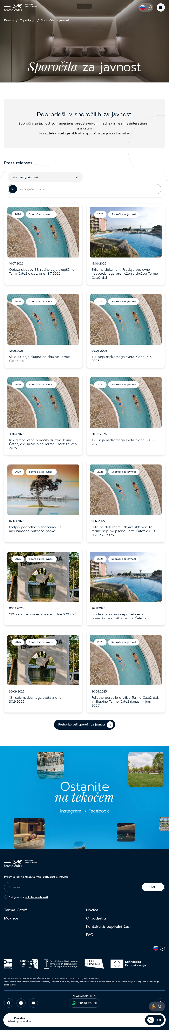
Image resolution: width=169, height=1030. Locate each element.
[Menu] (161, 7)
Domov (9, 20)
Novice (92, 910)
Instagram (70, 811)
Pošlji (152, 887)
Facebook (99, 811)
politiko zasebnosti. (36, 897)
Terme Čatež (15, 910)
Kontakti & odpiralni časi (108, 926)
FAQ (89, 935)
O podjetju (27, 20)
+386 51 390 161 (87, 1003)
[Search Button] (13, 189)
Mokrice (11, 918)
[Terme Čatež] (20, 7)
